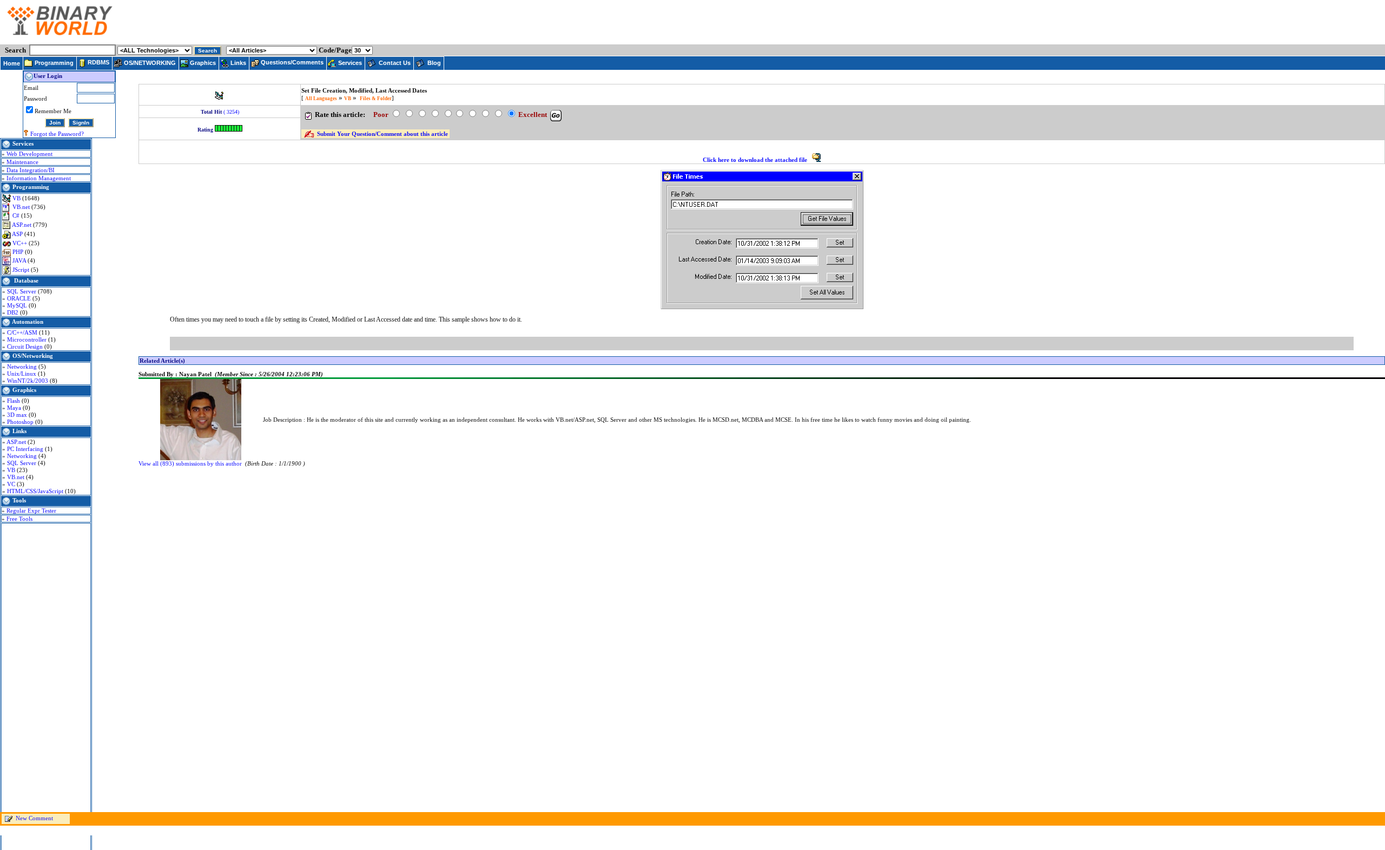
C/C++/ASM (23, 332)
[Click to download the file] (816, 159)
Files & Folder (376, 98)
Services (23, 143)
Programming (30, 187)
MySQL (18, 305)
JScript (21, 269)
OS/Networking (32, 355)
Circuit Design (25, 346)
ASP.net (22, 224)
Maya (15, 407)
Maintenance (22, 162)
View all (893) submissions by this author (190, 463)
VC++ (20, 243)
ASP (18, 234)
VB (17, 198)
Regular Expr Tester (31, 510)
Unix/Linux (22, 373)
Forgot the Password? (57, 133)
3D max (18, 414)
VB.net (21, 207)
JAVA (20, 260)
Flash (14, 400)
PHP (18, 252)
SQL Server (22, 291)
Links (19, 431)
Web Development (29, 154)
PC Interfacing (26, 449)
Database (26, 280)
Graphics (24, 390)
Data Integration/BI (30, 170)
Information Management (38, 178)
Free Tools (19, 518)
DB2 (13, 312)
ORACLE (19, 298)
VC (12, 484)
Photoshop (21, 422)
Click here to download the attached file (756, 159)
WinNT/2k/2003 (28, 380)
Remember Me (53, 111)
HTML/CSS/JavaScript (36, 491)
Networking (22, 366)
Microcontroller (27, 339)
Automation (27, 321)
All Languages (321, 98)
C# (16, 215)
